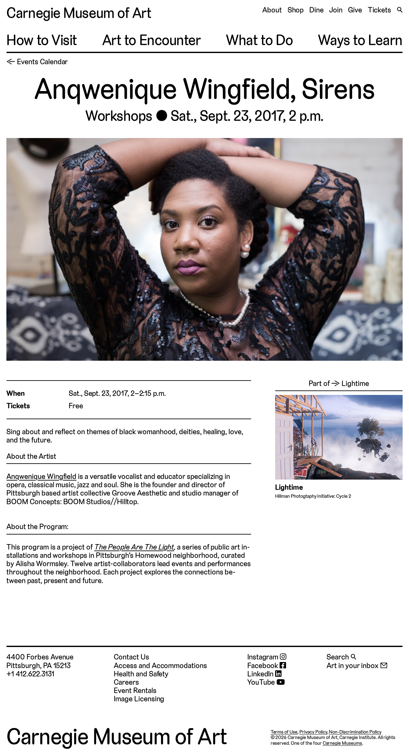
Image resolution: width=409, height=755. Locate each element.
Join (336, 10)
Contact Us (131, 657)
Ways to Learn (360, 40)
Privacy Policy (313, 732)
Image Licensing (139, 699)
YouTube (262, 682)
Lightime (289, 487)
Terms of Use (284, 732)
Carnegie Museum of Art (78, 13)
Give (355, 10)
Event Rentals (135, 690)
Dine (316, 10)
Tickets (379, 10)
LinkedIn (261, 674)
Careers (126, 682)
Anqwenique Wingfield (41, 476)
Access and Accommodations (160, 665)
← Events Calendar (37, 61)
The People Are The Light (134, 547)
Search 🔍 (341, 657)
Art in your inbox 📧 (357, 665)
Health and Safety (141, 674)
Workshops (118, 116)
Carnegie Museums (342, 743)
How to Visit (41, 40)
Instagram (263, 657)
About (272, 10)
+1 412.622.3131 (30, 674)
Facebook (263, 665)
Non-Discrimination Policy (355, 732)
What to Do (259, 40)
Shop (296, 10)
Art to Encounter (151, 40)
